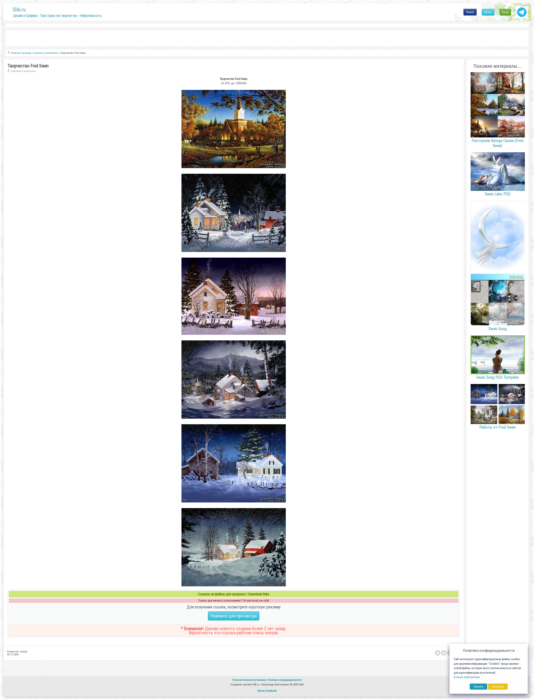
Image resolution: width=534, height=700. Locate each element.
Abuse (260, 690)
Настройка (498, 686)
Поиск (470, 12)
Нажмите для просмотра (234, 615)
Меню (488, 12)
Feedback (271, 690)
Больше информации (467, 677)
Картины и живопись (23, 71)
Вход (505, 12)
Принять (479, 686)
